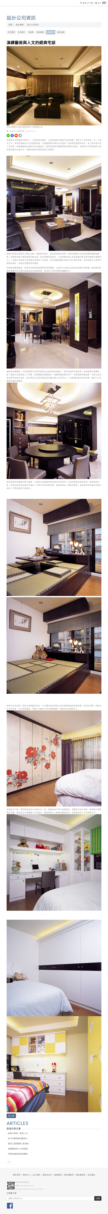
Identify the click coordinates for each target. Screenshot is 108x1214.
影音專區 (40, 32)
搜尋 (84, 3)
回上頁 (11, 1116)
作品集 (31, 32)
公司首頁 (11, 32)
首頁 (11, 25)
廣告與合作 (47, 1175)
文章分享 (50, 32)
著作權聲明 (68, 1175)
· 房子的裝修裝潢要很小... (18, 1138)
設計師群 (20, 25)
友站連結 (91, 1175)
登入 (99, 3)
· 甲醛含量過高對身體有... (18, 1154)
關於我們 (16, 1175)
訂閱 (98, 1198)
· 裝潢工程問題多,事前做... (18, 1144)
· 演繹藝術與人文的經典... (18, 1149)
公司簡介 (21, 32)
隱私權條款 (80, 1175)
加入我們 (36, 1175)
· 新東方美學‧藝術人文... (18, 1133)
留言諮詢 (61, 32)
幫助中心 (26, 1175)
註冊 (91, 3)
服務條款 (58, 1175)
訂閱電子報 (11, 1193)
